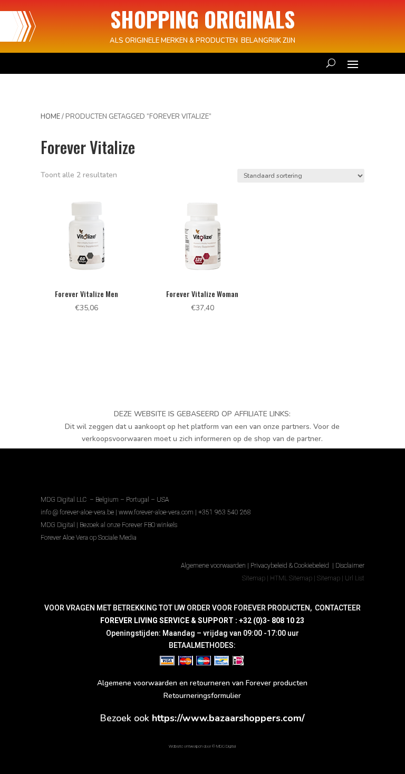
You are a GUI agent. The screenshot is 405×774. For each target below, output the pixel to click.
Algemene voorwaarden (213, 565)
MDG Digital (58, 525)
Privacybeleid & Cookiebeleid (290, 565)
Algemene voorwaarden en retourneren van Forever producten (202, 683)
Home (50, 116)
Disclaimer (349, 565)
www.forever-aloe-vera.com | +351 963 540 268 (185, 512)
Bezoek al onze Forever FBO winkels (128, 525)
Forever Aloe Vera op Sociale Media (89, 537)
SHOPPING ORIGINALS (202, 19)
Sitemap (253, 578)
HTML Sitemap (291, 578)
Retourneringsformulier (202, 696)
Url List (354, 578)
